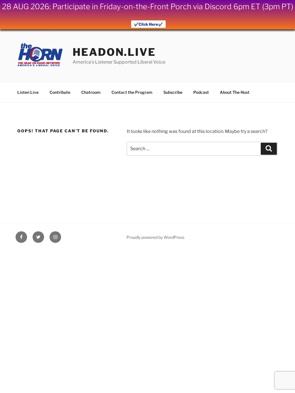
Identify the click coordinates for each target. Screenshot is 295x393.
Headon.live (114, 52)
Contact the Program (131, 92)
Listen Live (28, 92)
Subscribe (172, 92)
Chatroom (91, 92)
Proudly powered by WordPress (155, 237)
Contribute (60, 92)
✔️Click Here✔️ (148, 24)
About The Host (234, 92)
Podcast (201, 92)
